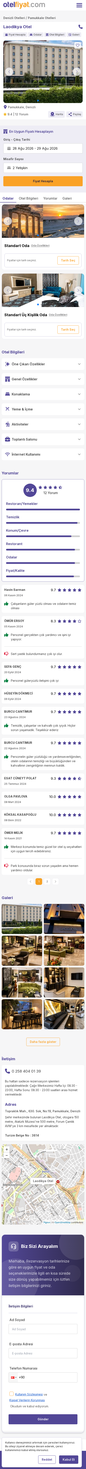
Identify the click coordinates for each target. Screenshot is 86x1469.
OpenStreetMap (62, 1222)
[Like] (78, 45)
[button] (13, 1377)
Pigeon (46, 1222)
